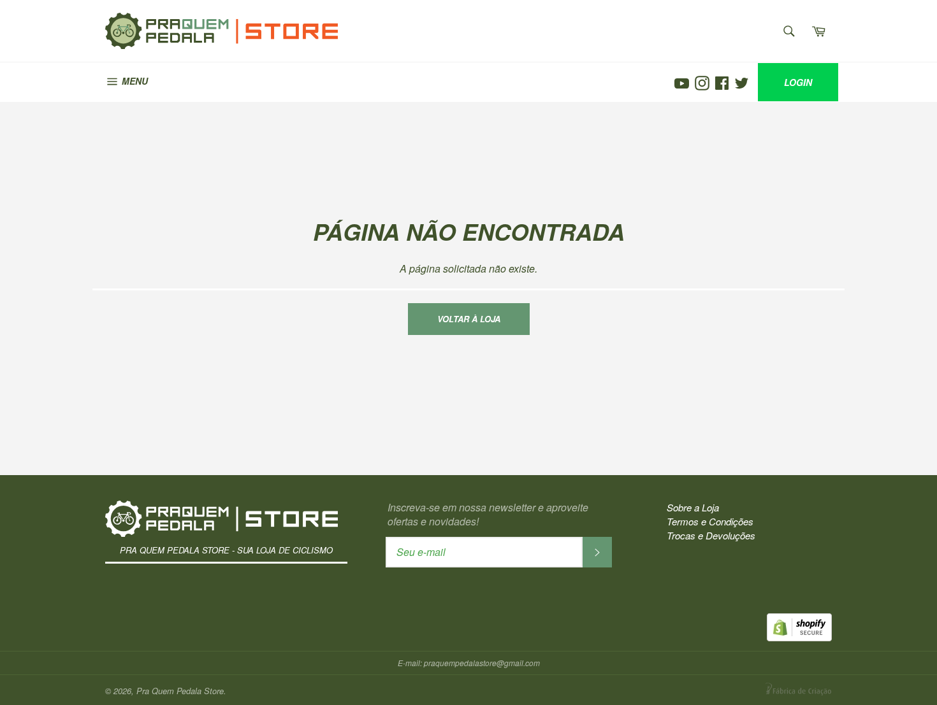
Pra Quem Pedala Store (189, 21)
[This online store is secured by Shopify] (799, 637)
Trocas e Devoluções (711, 535)
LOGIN (798, 82)
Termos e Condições (710, 521)
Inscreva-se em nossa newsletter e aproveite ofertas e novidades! (488, 515)
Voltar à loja (468, 319)
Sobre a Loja (693, 507)
